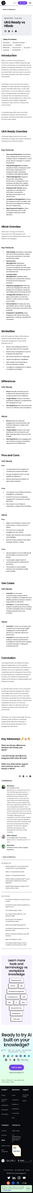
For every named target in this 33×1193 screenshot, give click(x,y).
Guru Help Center (26, 1095)
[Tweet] (12, 31)
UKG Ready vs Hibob (8, 1082)
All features (4, 1110)
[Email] (5, 31)
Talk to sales (22, 3)
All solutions (4, 1114)
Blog (13, 1118)
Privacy (27, 1170)
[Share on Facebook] (15, 31)
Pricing (3, 1095)
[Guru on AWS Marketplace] (16, 1150)
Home (3, 1080)
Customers (15, 1100)
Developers (15, 1109)
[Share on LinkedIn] (9, 31)
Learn (13, 1095)
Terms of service (8, 1170)
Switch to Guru (5, 1146)
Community (15, 1113)
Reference (9, 1080)
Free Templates (4, 1150)
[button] (30, 3)
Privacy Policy (7, 1190)
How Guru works (4, 1100)
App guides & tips (19, 1080)
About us (4, 1135)
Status (24, 1101)
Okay (28, 1188)
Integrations (4, 1105)
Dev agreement (19, 1170)
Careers (3, 1131)
